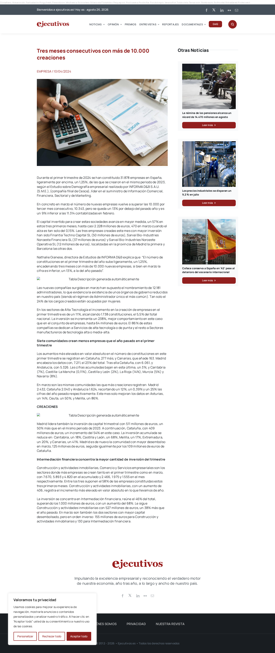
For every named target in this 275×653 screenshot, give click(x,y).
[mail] (236, 10)
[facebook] (206, 10)
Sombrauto (207, 2)
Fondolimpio (157, 2)
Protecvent (244, 2)
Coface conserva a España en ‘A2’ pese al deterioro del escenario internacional (208, 270)
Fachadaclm (32, 2)
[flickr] (229, 10)
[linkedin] (221, 10)
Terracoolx (194, 2)
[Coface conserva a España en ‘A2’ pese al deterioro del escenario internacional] (209, 221)
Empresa (44, 71)
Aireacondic (18, 2)
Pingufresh (45, 2)
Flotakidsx (107, 2)
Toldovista (182, 2)
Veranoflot (170, 2)
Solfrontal (219, 2)
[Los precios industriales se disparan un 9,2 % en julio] (209, 143)
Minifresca (71, 2)
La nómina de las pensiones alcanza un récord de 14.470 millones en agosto (206, 115)
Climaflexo (5, 2)
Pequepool (119, 2)
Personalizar (25, 636)
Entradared (231, 2)
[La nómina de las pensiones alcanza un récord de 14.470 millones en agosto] (209, 66)
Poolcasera (132, 2)
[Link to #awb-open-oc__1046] (232, 24)
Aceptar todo (78, 636)
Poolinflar (144, 2)
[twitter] (214, 9)
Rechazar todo (51, 636)
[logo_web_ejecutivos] (53, 23)
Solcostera (83, 2)
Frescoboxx (58, 2)
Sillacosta (95, 2)
